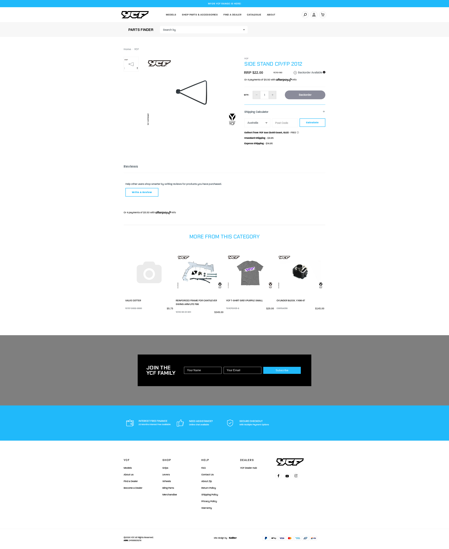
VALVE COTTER (133, 300)
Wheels (166, 481)
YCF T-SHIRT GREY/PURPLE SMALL (244, 300)
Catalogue (254, 14)
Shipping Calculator (256, 111)
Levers (166, 474)
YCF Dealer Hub (248, 467)
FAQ (203, 467)
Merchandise (169, 494)
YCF (246, 58)
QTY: (246, 95)
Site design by (220, 538)
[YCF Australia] (135, 14)
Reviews (131, 166)
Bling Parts (168, 487)
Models (171, 14)
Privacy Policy (209, 501)
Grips (165, 467)
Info (294, 79)
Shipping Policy (209, 494)
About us (128, 474)
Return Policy (208, 487)
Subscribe (282, 370)
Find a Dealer (131, 481)
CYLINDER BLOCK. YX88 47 (291, 300)
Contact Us (207, 474)
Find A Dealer (232, 14)
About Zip (206, 481)
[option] (191, 92)
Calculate (312, 122)
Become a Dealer (133, 487)
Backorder (305, 94)
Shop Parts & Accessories (200, 14)
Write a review (142, 192)
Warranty (206, 507)
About (271, 14)
